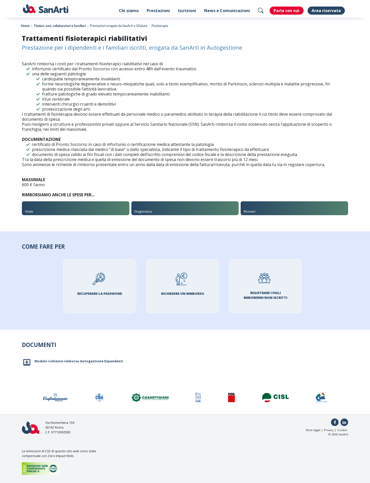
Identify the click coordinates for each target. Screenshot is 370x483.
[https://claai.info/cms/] (198, 397)
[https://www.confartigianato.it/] (55, 397)
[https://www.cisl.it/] (275, 397)
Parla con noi (287, 10)
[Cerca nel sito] (261, 10)
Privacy (329, 430)
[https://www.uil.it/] (321, 397)
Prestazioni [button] (158, 10)
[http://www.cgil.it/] (231, 397)
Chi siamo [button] (129, 10)
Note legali (313, 430)
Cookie (342, 430)
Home (25, 25)
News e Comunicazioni (227, 10)
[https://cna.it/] (99, 397)
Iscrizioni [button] (187, 10)
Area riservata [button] (326, 10)
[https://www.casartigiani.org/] (150, 397)
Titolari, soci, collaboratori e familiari (60, 25)
